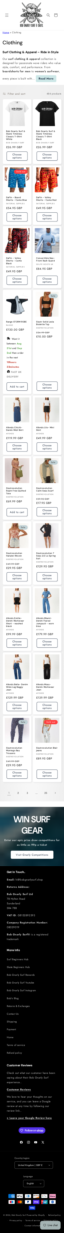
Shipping (12, 1021)
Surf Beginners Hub (18, 959)
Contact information (34, 1225)
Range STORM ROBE (16, 321)
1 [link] (9, 793)
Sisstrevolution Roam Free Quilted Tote (16, 491)
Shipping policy (51, 1220)
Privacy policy (16, 1220)
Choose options (17, 156)
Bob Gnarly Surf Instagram (21, 990)
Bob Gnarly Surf (19, 1215)
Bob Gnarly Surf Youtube (20, 982)
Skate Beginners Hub (18, 967)
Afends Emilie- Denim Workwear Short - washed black (15, 622)
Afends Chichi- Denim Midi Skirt (15, 428)
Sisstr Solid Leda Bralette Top (45, 323)
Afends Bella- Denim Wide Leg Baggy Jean (17, 687)
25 (45, 793)
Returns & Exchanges (18, 1006)
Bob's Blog (13, 998)
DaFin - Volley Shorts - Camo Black (14, 261)
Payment (11, 1029)
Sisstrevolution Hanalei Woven (14, 554)
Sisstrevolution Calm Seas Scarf (45, 489)
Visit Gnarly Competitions (32, 855)
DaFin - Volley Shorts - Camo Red (46, 198)
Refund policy (14, 1053)
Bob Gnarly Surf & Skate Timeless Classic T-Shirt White (15, 135)
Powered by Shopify (36, 1215)
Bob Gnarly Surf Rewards (21, 975)
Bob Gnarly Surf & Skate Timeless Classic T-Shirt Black (45, 135)
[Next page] (55, 793)
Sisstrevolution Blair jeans (47, 749)
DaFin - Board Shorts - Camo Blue (16, 198)
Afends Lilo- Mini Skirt (45, 428)
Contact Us (13, 1014)
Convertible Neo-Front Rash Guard (45, 259)
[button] (7, 15)
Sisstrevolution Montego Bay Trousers (14, 750)
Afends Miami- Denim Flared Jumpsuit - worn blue (45, 622)
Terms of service (16, 1045)
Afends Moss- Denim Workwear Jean (45, 687)
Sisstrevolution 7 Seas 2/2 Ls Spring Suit (46, 556)
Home (6, 32)
